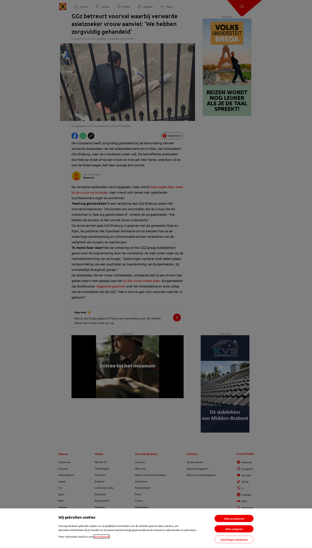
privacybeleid (101, 536)
